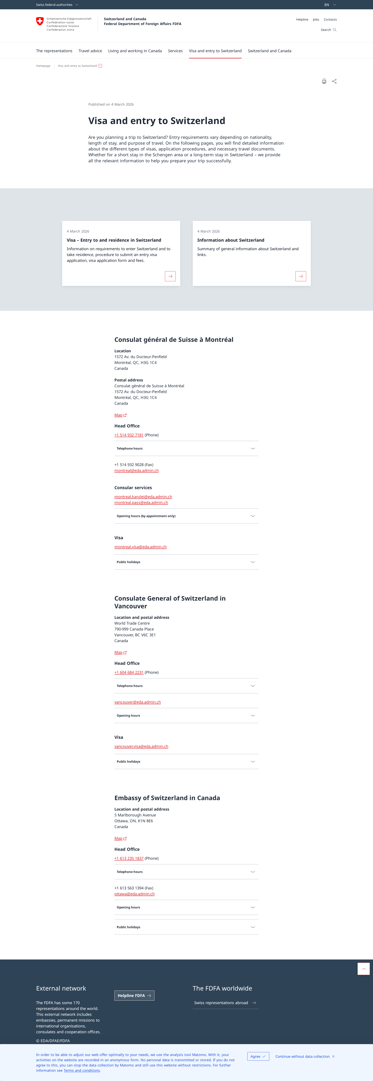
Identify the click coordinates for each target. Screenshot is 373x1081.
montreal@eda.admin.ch (136, 470)
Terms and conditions (82, 1070)
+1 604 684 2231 (129, 672)
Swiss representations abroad (221, 1002)
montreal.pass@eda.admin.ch (141, 502)
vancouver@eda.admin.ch (137, 702)
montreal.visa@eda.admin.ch (140, 546)
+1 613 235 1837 (129, 858)
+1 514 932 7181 (129, 435)
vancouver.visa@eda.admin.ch (141, 746)
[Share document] (334, 81)
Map (118, 415)
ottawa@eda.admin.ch (134, 893)
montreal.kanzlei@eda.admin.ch (143, 496)
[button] (54, 50)
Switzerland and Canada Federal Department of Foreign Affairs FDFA (142, 21)
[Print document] (324, 81)
